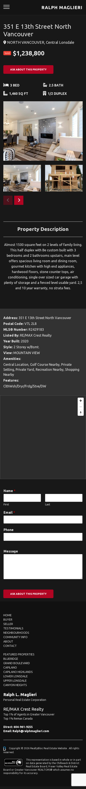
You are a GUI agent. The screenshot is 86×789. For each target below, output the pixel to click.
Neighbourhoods (16, 632)
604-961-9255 (23, 727)
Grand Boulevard (16, 663)
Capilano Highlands (18, 672)
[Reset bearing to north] (81, 413)
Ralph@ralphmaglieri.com (31, 731)
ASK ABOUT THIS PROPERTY (28, 69)
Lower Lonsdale (15, 676)
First (6, 504)
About (8, 641)
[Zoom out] (81, 407)
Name (9, 491)
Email (9, 512)
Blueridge (10, 658)
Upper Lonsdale (15, 680)
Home (7, 615)
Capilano (10, 667)
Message (11, 551)
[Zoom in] (81, 401)
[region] (43, 437)
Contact (10, 645)
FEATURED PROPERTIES (18, 654)
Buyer (7, 619)
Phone (9, 530)
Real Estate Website (56, 748)
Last (47, 504)
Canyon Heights (15, 685)
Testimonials (13, 628)
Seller (8, 624)
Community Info (15, 637)
